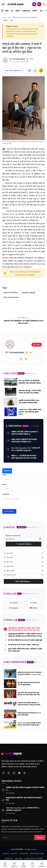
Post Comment (9, 511)
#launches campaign (28, 292)
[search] (44, 4)
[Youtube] (19, 773)
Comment (5, 494)
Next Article (22, 318)
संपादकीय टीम (8, 858)
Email (4, 484)
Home (4, 17)
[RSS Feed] (26, 359)
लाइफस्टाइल (26, 11)
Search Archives (23, 544)
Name (4, 475)
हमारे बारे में (14, 854)
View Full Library (23, 581)
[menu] (3, 4)
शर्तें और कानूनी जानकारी (37, 854)
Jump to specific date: (13, 536)
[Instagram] (14, 773)
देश (12, 11)
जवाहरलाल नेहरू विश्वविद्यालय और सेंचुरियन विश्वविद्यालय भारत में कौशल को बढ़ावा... (23, 322)
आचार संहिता (18, 858)
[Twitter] (9, 773)
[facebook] (21, 359)
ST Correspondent (17, 59)
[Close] (42, 26)
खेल (41, 11)
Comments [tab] (7, 471)
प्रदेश (6, 11)
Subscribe (40, 837)
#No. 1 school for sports (11, 297)
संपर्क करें (6, 854)
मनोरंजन (35, 11)
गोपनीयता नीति (23, 854)
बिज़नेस (18, 11)
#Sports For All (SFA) (10, 292)
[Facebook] (3, 773)
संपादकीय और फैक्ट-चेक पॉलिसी (33, 858)
